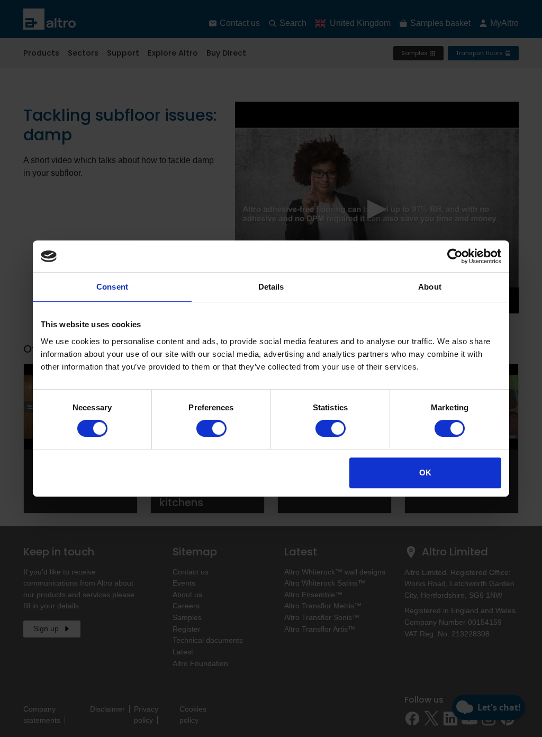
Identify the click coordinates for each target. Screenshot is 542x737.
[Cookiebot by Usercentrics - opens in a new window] (455, 256)
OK (425, 472)
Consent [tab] (112, 286)
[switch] (211, 428)
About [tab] (429, 286)
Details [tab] (271, 286)
